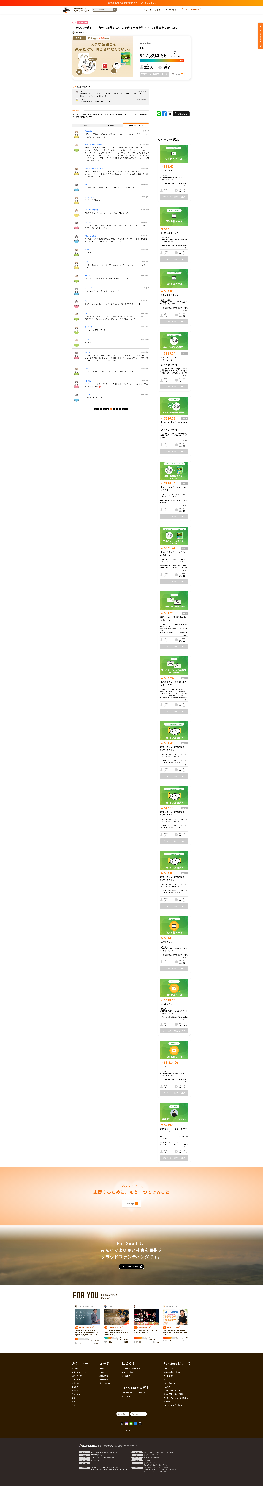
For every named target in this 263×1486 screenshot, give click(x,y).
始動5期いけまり (90, 236)
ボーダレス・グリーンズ (151, 1455)
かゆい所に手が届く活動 (93, 144)
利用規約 (167, 1387)
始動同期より (89, 131)
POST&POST (95, 1452)
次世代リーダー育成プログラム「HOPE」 (156, 1465)
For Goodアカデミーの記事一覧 (134, 1392)
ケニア (152, 1471)
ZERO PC (94, 1455)
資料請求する (127, 1376)
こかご (87, 368)
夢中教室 (146, 1457)
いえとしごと (102, 1460)
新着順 (101, 1372)
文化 (73, 1401)
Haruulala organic (96, 1469)
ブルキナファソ (163, 1469)
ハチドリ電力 (114, 1452)
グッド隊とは (169, 1376)
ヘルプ (166, 1379)
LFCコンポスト (104, 1452)
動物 (73, 1398)
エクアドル (173, 1467)
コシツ (93, 1463)
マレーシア (173, 1469)
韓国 (161, 1471)
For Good (156, 1452)
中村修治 (88, 381)
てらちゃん (88, 327)
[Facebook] (136, 1424)
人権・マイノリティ (79, 1372)
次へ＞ (125, 409)
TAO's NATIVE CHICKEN (120, 1469)
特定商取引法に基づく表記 (173, 1394)
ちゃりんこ (88, 352)
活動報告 (110, 125)
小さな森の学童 (154, 1457)
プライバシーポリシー (172, 1390)
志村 (86, 184)
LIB (104, 1467)
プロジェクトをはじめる (131, 1368)
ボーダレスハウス (96, 1457)
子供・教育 (76, 1394)
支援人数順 (103, 1379)
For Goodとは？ (171, 10)
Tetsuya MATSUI (91, 197)
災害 (73, 1405)
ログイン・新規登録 (191, 9)
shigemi (87, 275)
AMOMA (93, 1467)
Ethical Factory (107, 1469)
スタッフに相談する (129, 1372)
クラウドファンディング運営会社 (176, 1398)
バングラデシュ (148, 1467)
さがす (158, 10)
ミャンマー (157, 1467)
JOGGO (99, 1467)
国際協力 (75, 1387)
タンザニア (147, 1469)
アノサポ (100, 1455)
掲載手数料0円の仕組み (172, 1372)
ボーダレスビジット (108, 1457)
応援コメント (136, 125)
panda (87, 340)
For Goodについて (131, 1266)
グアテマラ (165, 1467)
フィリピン (155, 1469)
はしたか (88, 222)
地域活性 (75, 1390)
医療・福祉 (76, 1383)
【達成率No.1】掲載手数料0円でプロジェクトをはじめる (130, 3)
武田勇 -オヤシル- (81, 32)
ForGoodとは (169, 1368)
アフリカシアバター (112, 1467)
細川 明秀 (88, 288)
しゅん (87, 313)
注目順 (101, 1368)
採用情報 (167, 1401)
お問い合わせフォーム (172, 1383)
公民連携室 (147, 1460)
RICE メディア (148, 1452)
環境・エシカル (77, 1376)
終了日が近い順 (105, 1383)
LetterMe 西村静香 (91, 210)
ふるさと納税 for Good (167, 1452)
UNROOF (94, 1460)
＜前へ (96, 409)
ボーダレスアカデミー (150, 1463)
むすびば (118, 1457)
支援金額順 (103, 1376)
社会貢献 (75, 1368)
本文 (85, 125)
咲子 (86, 301)
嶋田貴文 (88, 249)
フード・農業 (77, 1379)
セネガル (146, 1471)
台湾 (164, 1471)
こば (86, 262)
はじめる (148, 10)
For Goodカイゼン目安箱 (173, 1405)
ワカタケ (88, 394)
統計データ (126, 1396)
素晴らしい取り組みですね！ (95, 168)
